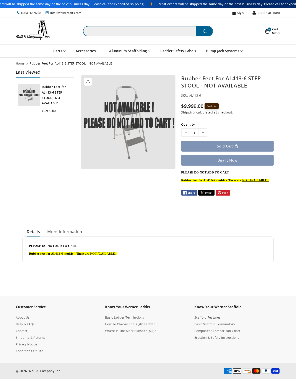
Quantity (188, 124)
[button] (272, 31)
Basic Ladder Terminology (124, 317)
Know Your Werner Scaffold (218, 306)
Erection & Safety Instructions (216, 337)
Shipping (188, 112)
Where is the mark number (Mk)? (130, 331)
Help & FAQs (25, 324)
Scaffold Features (207, 317)
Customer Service (31, 306)
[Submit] (204, 31)
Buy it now (227, 160)
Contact (21, 331)
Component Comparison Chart (217, 331)
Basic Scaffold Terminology (214, 324)
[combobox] (148, 31)
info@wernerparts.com (65, 13)
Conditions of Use (29, 351)
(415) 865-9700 (31, 13)
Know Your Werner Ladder (127, 306)
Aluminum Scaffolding (128, 51)
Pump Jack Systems (222, 51)
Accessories (86, 51)
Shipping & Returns (30, 337)
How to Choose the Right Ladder (130, 324)
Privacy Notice (26, 344)
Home (20, 63)
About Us (22, 317)
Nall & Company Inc (44, 371)
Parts (57, 51)
